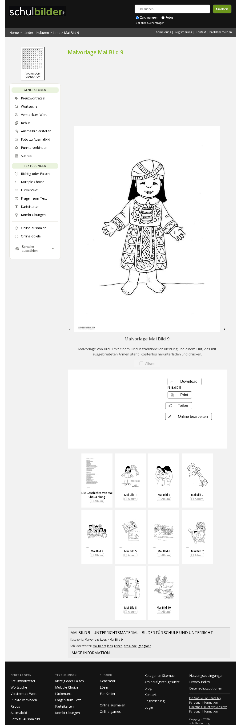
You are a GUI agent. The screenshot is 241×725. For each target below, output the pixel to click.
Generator (107, 681)
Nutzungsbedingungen (206, 675)
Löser (104, 687)
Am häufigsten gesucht (162, 682)
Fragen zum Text (68, 700)
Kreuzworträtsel (23, 681)
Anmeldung (163, 32)
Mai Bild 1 (130, 495)
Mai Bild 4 (97, 551)
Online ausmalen (112, 705)
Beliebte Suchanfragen (150, 22)
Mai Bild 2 (164, 495)
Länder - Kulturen (36, 32)
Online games (110, 711)
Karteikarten (64, 706)
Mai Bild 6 (164, 551)
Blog (148, 688)
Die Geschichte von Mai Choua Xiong (96, 495)
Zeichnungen (148, 18)
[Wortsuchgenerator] (33, 79)
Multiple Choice (66, 687)
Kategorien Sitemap (160, 675)
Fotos (169, 18)
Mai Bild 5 (130, 551)
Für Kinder (107, 693)
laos (110, 646)
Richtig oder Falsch (69, 681)
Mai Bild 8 (130, 608)
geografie (144, 646)
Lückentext (63, 693)
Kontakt (201, 32)
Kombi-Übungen (67, 712)
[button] (188, 416)
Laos (56, 32)
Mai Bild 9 (71, 32)
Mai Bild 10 (164, 608)
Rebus (15, 706)
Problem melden (220, 32)
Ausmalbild (19, 712)
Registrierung (183, 32)
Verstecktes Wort (24, 693)
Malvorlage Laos (96, 640)
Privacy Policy (199, 682)
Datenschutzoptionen (205, 688)
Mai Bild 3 (197, 495)
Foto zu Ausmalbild (25, 719)
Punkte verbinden (24, 700)
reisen (118, 646)
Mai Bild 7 (197, 551)
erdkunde (130, 646)
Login (149, 707)
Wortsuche (19, 687)
